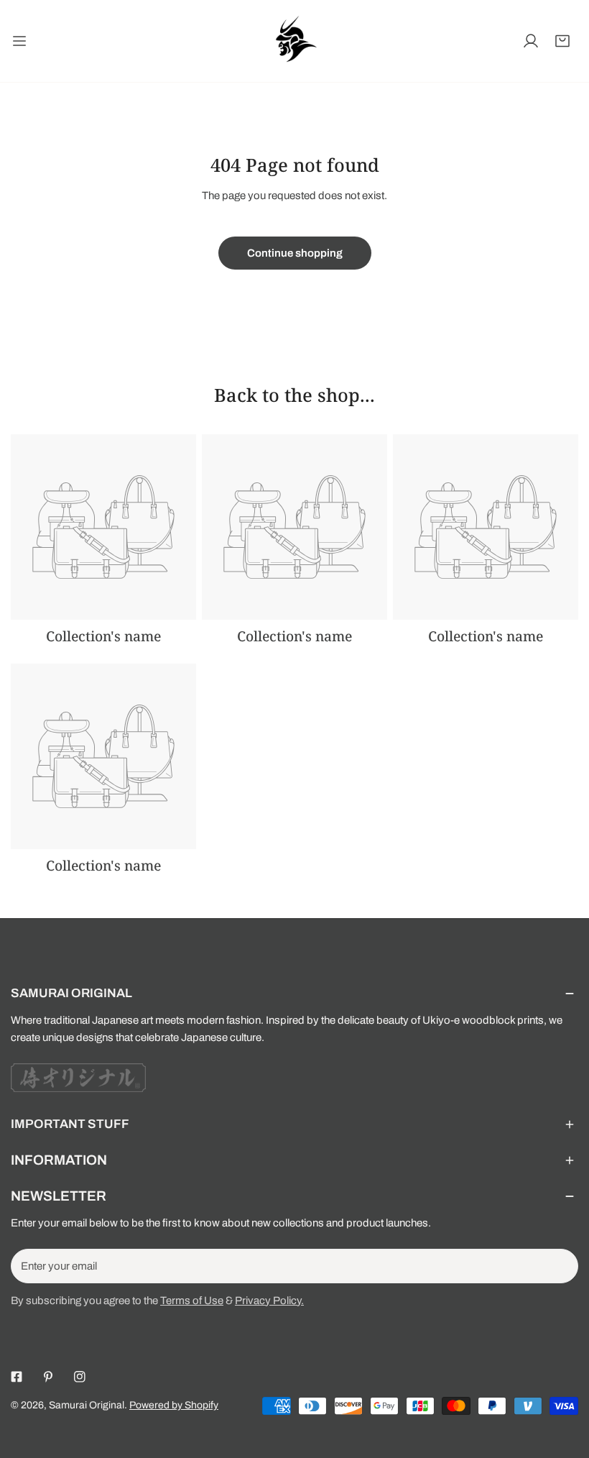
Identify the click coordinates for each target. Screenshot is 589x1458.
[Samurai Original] (294, 41)
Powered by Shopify (173, 1405)
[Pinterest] (48, 1377)
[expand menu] (19, 41)
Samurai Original (86, 1405)
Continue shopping (295, 253)
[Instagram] (80, 1377)
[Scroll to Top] (563, 1381)
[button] (562, 41)
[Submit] (559, 1265)
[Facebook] (16, 1377)
